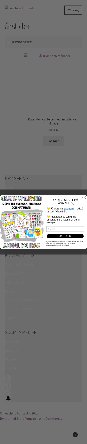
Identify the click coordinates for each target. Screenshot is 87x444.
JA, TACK (65, 236)
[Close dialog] (84, 197)
